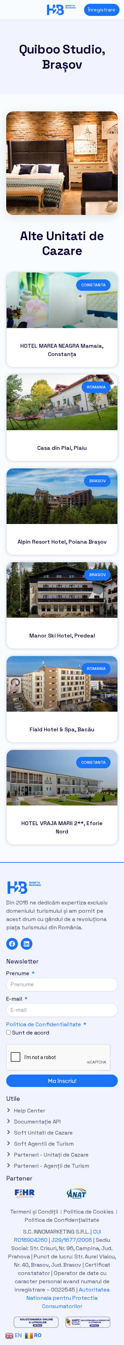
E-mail (14, 998)
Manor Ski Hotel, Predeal (62, 635)
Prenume (18, 973)
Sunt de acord (30, 1032)
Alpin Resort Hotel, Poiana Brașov (62, 541)
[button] (5, 10)
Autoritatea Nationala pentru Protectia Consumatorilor (68, 1298)
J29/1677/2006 (72, 1240)
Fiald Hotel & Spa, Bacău (62, 729)
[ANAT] (87, 1193)
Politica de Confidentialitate (43, 1024)
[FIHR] (36, 1193)
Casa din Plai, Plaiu (62, 448)
